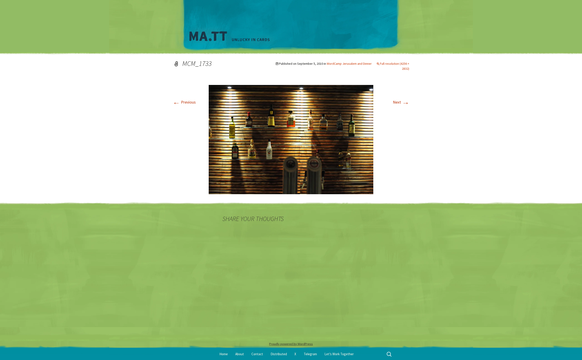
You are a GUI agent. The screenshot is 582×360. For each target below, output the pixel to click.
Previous (184, 102)
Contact (257, 354)
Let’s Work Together (339, 354)
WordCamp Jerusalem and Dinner (349, 64)
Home (223, 354)
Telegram (310, 354)
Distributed (279, 354)
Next (401, 102)
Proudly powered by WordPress (291, 344)
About (239, 354)
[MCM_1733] (291, 139)
